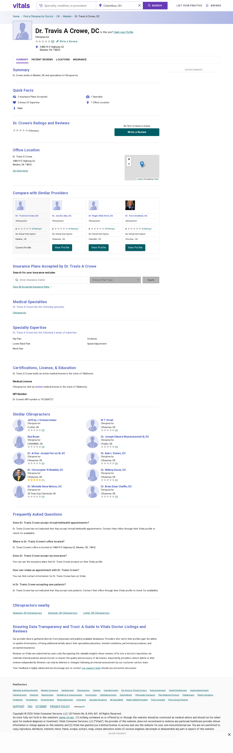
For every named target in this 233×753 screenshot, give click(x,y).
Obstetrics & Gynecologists (69, 695)
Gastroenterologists (199, 690)
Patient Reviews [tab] (42, 59)
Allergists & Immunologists (25, 690)
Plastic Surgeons (205, 695)
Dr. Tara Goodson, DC (136, 216)
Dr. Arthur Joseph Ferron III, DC (46, 453)
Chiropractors (83, 690)
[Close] (229, 735)
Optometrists (126, 695)
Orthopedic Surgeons (145, 695)
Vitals (156, 179)
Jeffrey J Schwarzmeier (42, 420)
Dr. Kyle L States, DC (113, 453)
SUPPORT (19, 706)
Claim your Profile (123, 32)
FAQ (30, 706)
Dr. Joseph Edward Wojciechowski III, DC (125, 436)
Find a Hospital (158, 700)
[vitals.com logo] (21, 5)
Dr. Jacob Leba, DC (61, 216)
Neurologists (47, 695)
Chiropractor (19, 312)
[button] (142, 164)
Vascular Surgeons (98, 700)
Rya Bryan (33, 436)
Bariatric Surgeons (49, 690)
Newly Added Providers (137, 700)
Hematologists (20, 695)
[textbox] (66, 5)
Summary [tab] (22, 59)
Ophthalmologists (108, 695)
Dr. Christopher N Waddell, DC (45, 470)
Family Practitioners (178, 690)
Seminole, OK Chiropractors (62, 613)
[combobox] (66, 5)
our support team (91, 668)
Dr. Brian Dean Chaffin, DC (116, 486)
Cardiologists (67, 690)
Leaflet (139, 179)
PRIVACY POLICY (60, 706)
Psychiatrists (32, 700)
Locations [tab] (63, 59)
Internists (34, 695)
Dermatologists (111, 690)
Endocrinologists (158, 690)
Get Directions (20, 170)
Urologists (81, 700)
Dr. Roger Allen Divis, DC (101, 216)
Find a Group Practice (178, 700)
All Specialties (116, 700)
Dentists (97, 690)
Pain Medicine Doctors (168, 695)
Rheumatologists (65, 700)
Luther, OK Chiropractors (96, 613)
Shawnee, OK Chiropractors (27, 613)
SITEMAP (41, 706)
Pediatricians (188, 695)
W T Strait (107, 420)
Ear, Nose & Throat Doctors (134, 690)
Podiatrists (18, 700)
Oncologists (91, 695)
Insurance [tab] (80, 59)
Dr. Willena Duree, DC (113, 470)
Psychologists (47, 700)
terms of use (67, 717)
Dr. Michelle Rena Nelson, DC (45, 486)
